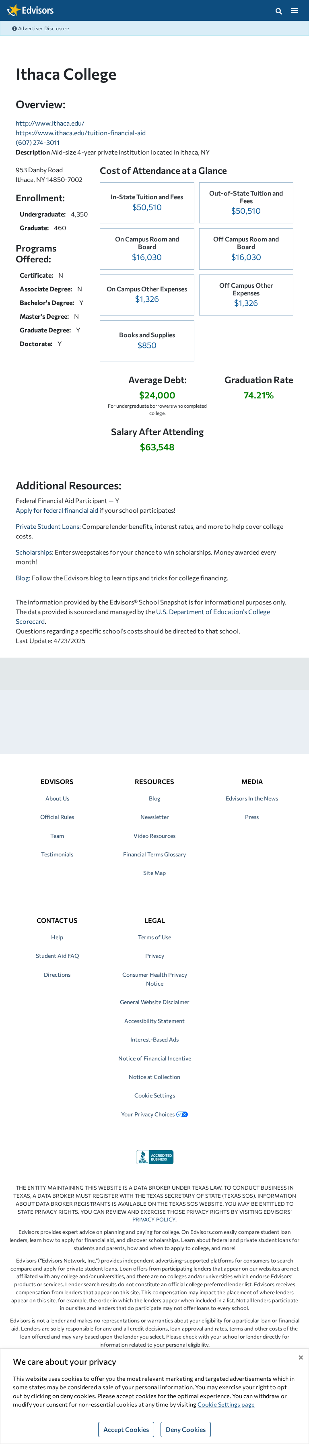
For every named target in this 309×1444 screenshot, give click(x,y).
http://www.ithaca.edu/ (50, 123)
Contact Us (57, 920)
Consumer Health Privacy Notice (154, 979)
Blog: (24, 578)
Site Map (154, 872)
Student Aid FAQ (57, 955)
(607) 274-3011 (38, 142)
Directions (57, 974)
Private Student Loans (47, 526)
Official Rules (57, 816)
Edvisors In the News (252, 798)
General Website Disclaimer (155, 1001)
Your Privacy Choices (148, 1114)
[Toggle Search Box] (278, 10)
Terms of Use (154, 937)
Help (57, 937)
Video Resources (154, 835)
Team (57, 835)
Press (252, 816)
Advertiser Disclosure (43, 28)
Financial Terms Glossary (154, 854)
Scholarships (34, 552)
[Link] (155, 1156)
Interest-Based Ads (154, 1039)
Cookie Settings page (226, 1404)
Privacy (154, 955)
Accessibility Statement (154, 1020)
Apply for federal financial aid (57, 510)
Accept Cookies (126, 1429)
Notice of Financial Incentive (154, 1058)
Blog (155, 798)
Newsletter (154, 816)
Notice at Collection (154, 1076)
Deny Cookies (186, 1429)
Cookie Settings (154, 1095)
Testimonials (57, 854)
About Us (57, 798)
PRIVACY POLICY (153, 1219)
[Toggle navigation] (294, 10)
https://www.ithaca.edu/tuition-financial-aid (81, 132)
